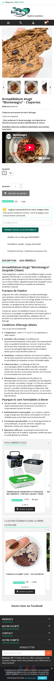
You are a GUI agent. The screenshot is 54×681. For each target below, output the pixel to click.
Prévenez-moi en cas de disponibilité (20, 230)
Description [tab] (9, 260)
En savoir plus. (30, 678)
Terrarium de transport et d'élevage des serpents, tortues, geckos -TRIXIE (25, 492)
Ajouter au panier (15, 193)
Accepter (42, 678)
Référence (6, 106)
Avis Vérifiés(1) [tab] (27, 260)
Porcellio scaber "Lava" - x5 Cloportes (25, 574)
